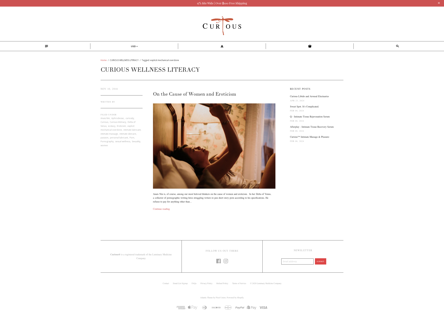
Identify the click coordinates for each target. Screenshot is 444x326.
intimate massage (109, 133)
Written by (108, 101)
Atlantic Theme (206, 297)
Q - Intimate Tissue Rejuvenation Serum (310, 116)
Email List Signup (180, 283)
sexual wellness (122, 141)
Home (104, 60)
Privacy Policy (206, 283)
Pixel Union (221, 297)
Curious (104, 122)
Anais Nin (105, 118)
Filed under (109, 114)
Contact (166, 283)
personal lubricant (119, 137)
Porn (132, 137)
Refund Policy (222, 283)
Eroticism (121, 126)
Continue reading (161, 208)
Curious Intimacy (118, 122)
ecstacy (111, 126)
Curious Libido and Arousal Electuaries (309, 96)
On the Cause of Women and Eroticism (194, 94)
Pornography (107, 141)
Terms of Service (239, 283)
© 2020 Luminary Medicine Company (265, 283)
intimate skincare (127, 133)
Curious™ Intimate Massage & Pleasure (309, 136)
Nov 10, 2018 (109, 88)
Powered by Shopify (235, 297)
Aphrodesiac (117, 118)
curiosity (130, 118)
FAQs (194, 283)
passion (104, 137)
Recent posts (300, 88)
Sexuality (136, 141)
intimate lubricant (132, 129)
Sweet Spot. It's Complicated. (304, 106)
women (104, 145)
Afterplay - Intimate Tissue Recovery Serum (312, 126)
